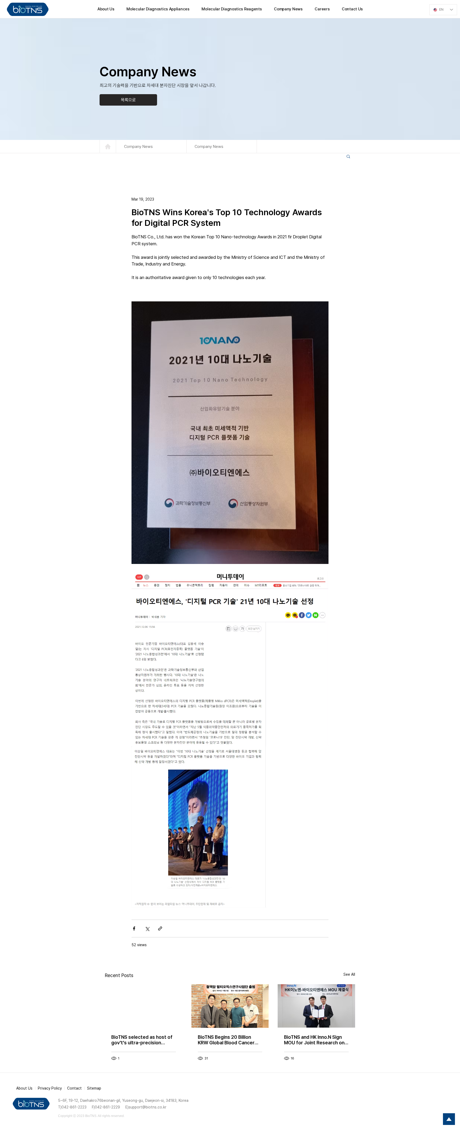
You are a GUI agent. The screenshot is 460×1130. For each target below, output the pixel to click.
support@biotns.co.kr (147, 1107)
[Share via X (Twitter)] (147, 928)
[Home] (108, 146)
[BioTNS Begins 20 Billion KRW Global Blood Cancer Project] (230, 1006)
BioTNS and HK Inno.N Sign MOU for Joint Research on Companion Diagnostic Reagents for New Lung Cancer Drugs (314, 1039)
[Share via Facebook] (134, 928)
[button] (348, 156)
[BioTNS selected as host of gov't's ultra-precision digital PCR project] (143, 1006)
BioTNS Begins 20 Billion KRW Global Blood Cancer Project (226, 1039)
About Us (24, 1088)
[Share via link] (160, 928)
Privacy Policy (50, 1088)
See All (349, 974)
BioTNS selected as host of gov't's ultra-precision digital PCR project (141, 1039)
